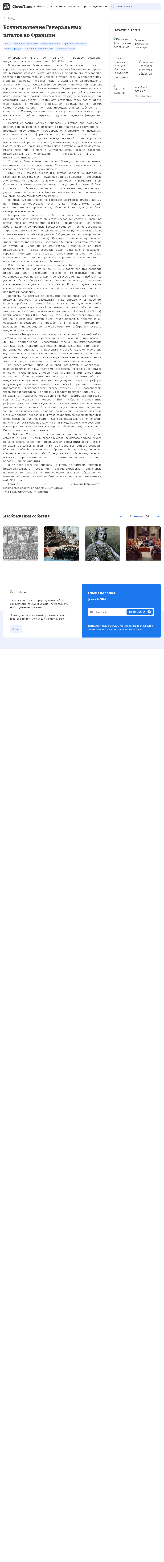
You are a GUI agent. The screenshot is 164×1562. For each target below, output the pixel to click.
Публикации (100, 6)
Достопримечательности (63, 6)
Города (86, 6)
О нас (15, 629)
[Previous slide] (121, 516)
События (39, 6)
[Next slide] (158, 516)
